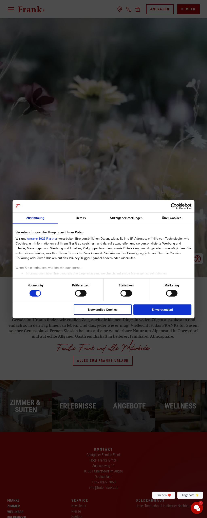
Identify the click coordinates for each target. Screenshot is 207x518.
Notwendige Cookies (102, 309)
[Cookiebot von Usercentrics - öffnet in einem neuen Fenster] (173, 206)
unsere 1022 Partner (42, 238)
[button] (172, 477)
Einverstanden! (162, 309)
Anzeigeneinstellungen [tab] (126, 217)
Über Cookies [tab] (171, 217)
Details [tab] (81, 217)
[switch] (81, 293)
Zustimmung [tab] (35, 217)
